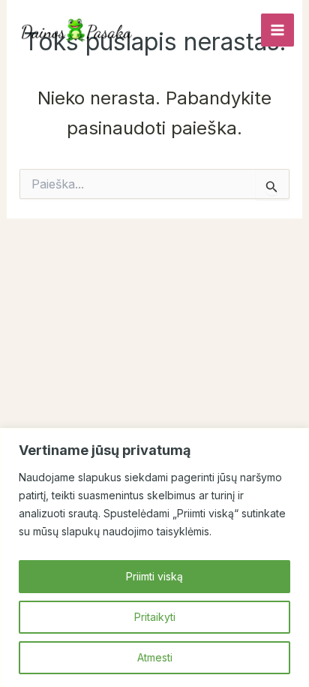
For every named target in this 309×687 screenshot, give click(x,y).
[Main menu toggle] (277, 30)
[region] (154, 557)
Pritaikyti (155, 616)
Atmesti (154, 657)
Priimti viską (154, 576)
